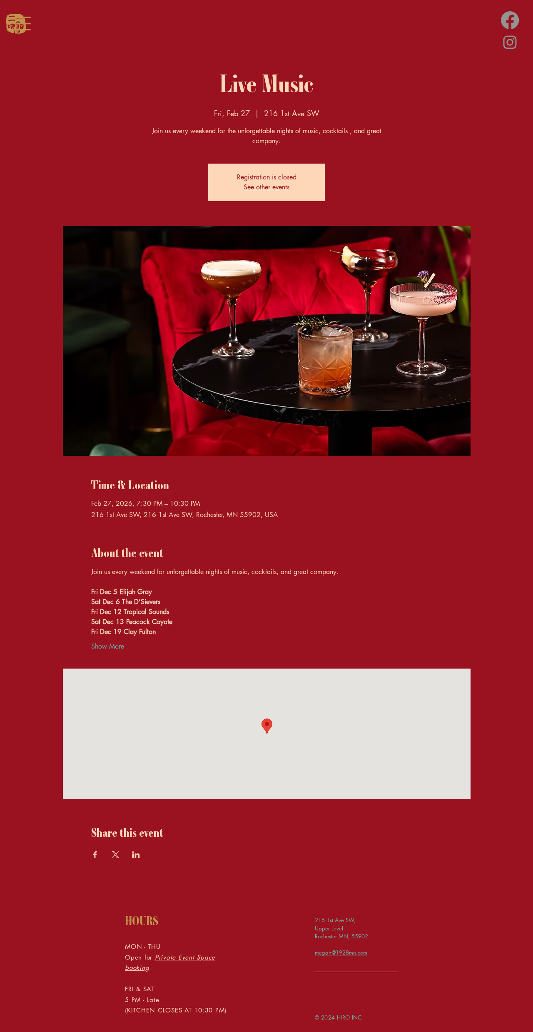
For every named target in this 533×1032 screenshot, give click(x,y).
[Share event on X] (116, 854)
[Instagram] (510, 42)
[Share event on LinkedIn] (136, 854)
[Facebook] (510, 20)
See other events (266, 187)
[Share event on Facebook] (95, 854)
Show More (107, 646)
